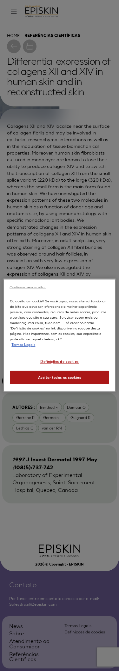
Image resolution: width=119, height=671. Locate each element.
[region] (59, 335)
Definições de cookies (59, 361)
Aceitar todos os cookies (59, 377)
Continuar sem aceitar (28, 287)
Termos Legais (23, 344)
